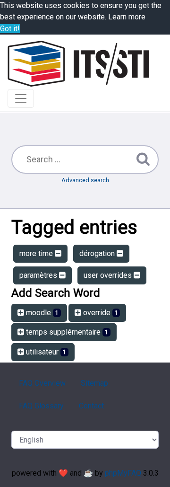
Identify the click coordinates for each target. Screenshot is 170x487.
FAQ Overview (42, 383)
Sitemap (94, 383)
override (99, 312)
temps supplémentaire (66, 332)
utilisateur (45, 351)
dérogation (98, 253)
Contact (91, 405)
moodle (41, 312)
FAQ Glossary (41, 405)
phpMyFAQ (123, 473)
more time (37, 253)
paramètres (39, 275)
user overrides (109, 275)
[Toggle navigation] (21, 98)
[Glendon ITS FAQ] (78, 63)
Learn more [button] (126, 16)
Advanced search (85, 180)
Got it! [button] (10, 28)
